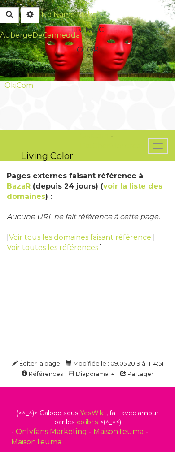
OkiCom (18, 85)
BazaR (19, 186)
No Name (58, 14)
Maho (87, 14)
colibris (87, 422)
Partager (139, 373)
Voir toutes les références (53, 247)
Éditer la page (39, 363)
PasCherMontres (110, 146)
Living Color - (47, 156)
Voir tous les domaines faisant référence (81, 237)
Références (45, 373)
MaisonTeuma (119, 431)
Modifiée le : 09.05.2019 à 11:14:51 (117, 363)
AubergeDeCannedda (40, 35)
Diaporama (92, 373)
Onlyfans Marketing (52, 431)
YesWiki (92, 413)
